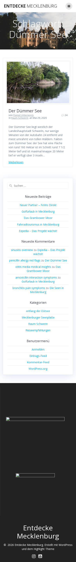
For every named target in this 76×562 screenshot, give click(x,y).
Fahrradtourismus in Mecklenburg (38, 224)
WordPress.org (38, 368)
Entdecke (30, 6)
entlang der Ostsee (38, 311)
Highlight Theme (44, 549)
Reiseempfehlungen (38, 330)
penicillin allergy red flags (24, 260)
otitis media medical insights (33, 267)
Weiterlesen (16, 162)
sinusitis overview (22, 250)
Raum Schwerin (19, 118)
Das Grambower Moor (38, 218)
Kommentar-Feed (38, 362)
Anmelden (38, 349)
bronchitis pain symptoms (28, 288)
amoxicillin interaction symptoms (36, 277)
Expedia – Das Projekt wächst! (38, 231)
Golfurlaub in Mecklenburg (38, 211)
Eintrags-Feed (38, 356)
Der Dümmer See (25, 111)
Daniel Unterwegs (23, 115)
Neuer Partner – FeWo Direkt (38, 205)
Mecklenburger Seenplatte (38, 317)
